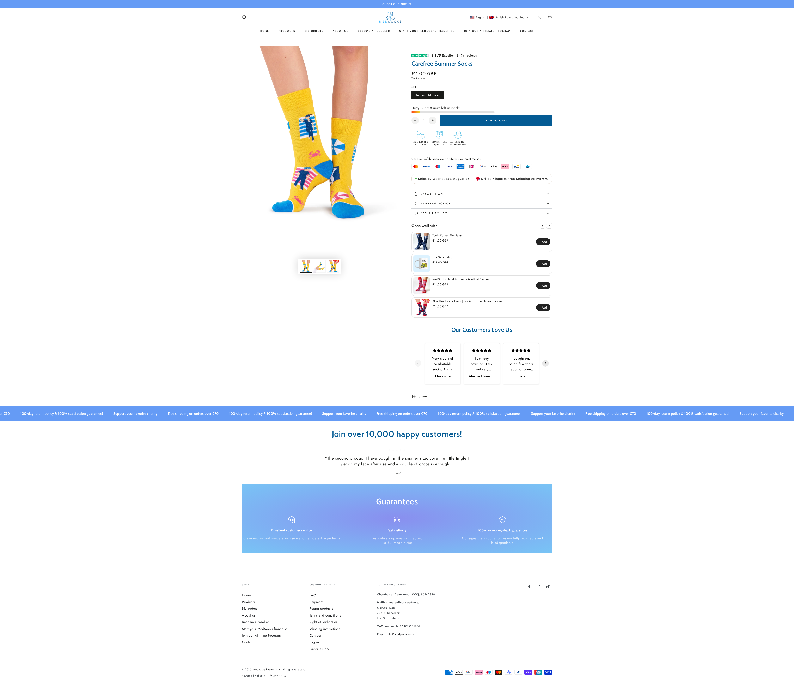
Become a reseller (255, 622)
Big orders (249, 608)
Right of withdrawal (324, 622)
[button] (244, 17)
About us (248, 615)
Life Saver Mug (442, 257)
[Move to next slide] (545, 364)
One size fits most (427, 96)
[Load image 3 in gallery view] (333, 266)
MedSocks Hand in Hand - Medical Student (460, 279)
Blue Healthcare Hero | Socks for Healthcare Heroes (467, 301)
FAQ (313, 595)
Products (248, 602)
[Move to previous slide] (418, 364)
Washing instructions (325, 628)
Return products (321, 608)
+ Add (543, 241)
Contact (248, 642)
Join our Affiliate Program (261, 635)
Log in (314, 642)
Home (246, 595)
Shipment (316, 602)
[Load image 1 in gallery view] (306, 266)
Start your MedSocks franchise (264, 628)
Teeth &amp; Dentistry (447, 235)
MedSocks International (267, 669)
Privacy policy (278, 675)
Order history (319, 649)
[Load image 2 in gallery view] (319, 266)
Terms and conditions (325, 615)
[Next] (549, 226)
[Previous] (542, 226)
